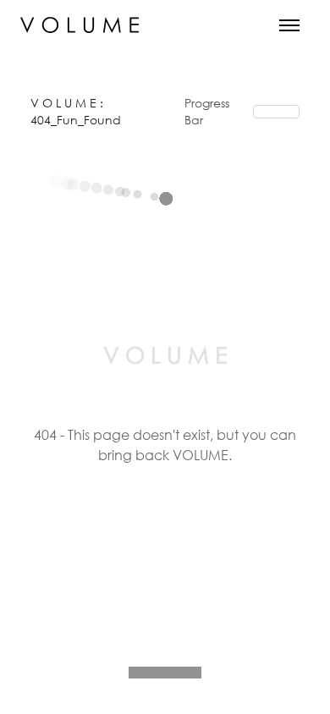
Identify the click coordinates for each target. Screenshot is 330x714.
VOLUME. (202, 455)
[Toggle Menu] (289, 25)
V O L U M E (65, 103)
